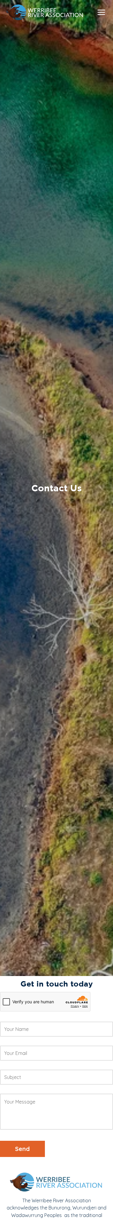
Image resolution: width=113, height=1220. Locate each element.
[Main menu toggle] (101, 12)
